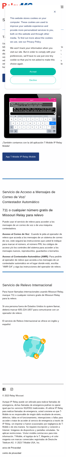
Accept (33, 71)
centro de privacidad (11, 453)
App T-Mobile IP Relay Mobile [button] (21, 156)
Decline (33, 80)
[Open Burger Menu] (62, 7)
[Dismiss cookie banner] (55, 12)
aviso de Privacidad (11, 448)
